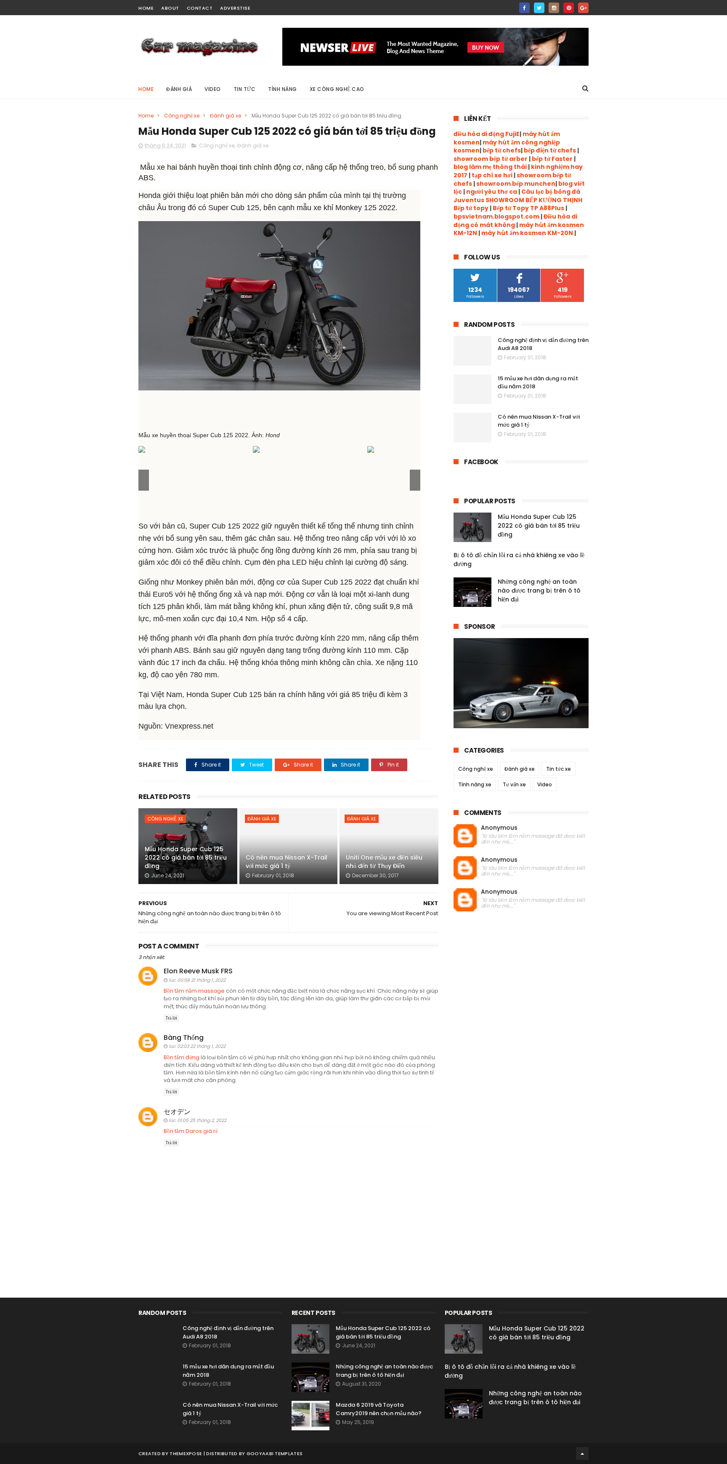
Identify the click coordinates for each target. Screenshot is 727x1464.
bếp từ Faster (552, 159)
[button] (415, 480)
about (170, 8)
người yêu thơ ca (491, 191)
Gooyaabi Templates (274, 1453)
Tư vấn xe (514, 784)
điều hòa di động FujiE (487, 134)
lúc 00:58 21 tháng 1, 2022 (197, 980)
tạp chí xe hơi (492, 175)
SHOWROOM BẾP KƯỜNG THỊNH (534, 200)
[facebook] (524, 8)
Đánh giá (179, 89)
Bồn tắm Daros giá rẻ (191, 1131)
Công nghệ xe (181, 115)
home (146, 8)
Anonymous (499, 827)
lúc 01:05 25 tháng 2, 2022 (197, 1120)
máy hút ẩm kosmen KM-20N (527, 233)
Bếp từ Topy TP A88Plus (528, 208)
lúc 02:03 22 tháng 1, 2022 (197, 1046)
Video (212, 89)
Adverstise (235, 8)
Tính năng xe (474, 784)
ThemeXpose (186, 1453)
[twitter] (539, 8)
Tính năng (282, 89)
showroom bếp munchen (515, 183)
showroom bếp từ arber (491, 159)
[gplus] (583, 8)
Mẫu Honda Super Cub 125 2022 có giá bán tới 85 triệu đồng (186, 857)
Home (146, 89)
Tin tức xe (558, 768)
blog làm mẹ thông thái (490, 167)
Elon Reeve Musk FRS (198, 971)
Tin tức (244, 89)
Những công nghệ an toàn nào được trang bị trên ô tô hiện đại (539, 590)
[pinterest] (568, 8)
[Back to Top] (582, 1453)
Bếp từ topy (471, 208)
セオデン (177, 1112)
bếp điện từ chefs (550, 150)
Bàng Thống (184, 1037)
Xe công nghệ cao (337, 89)
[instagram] (554, 8)
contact (200, 8)
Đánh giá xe (225, 115)
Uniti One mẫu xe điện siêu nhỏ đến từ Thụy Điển (384, 861)
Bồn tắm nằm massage (194, 991)
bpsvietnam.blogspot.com (496, 216)
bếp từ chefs (502, 150)
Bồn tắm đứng (181, 1057)
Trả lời (171, 1018)
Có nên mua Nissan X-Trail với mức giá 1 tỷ (286, 861)
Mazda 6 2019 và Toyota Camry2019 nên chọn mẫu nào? (379, 1409)
